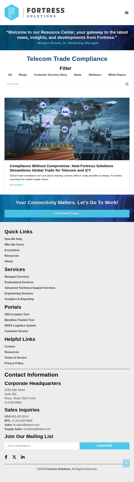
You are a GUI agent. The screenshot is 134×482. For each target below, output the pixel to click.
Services (15, 269)
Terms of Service (16, 357)
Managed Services (17, 276)
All (10, 74)
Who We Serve (14, 244)
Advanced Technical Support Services (30, 287)
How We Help (13, 239)
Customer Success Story (50, 74)
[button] (126, 12)
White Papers (117, 74)
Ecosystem (12, 250)
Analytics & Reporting (19, 299)
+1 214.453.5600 (22, 420)
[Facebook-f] (6, 457)
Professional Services (19, 282)
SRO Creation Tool (17, 314)
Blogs (23, 74)
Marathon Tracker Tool (19, 319)
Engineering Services (19, 293)
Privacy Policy (14, 363)
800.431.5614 (19, 416)
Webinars (95, 74)
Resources (12, 255)
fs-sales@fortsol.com (26, 424)
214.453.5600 (13, 402)
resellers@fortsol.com (37, 429)
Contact (10, 346)
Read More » (17, 185)
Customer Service (16, 331)
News (77, 74)
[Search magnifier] (127, 84)
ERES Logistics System (20, 325)
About (9, 261)
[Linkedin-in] (22, 457)
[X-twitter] (14, 457)
